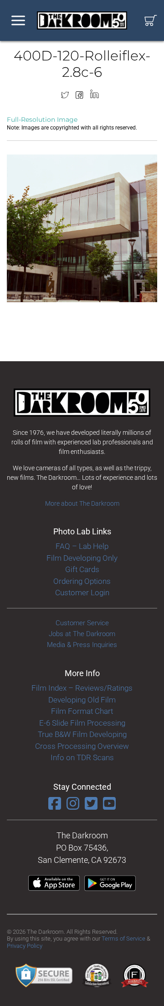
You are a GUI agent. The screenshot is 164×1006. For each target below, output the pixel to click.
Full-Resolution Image (42, 119)
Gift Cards (82, 569)
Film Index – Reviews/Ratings (82, 687)
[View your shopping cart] (150, 20)
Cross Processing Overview (82, 746)
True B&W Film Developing (82, 734)
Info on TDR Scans (82, 757)
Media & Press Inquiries (82, 645)
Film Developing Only (82, 558)
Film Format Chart (82, 711)
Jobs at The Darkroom (82, 634)
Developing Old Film (82, 699)
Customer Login (82, 592)
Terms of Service (123, 938)
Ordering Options (82, 581)
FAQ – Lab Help (82, 546)
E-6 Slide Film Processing (82, 722)
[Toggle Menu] (18, 21)
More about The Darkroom (82, 503)
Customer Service (82, 623)
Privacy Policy (24, 945)
